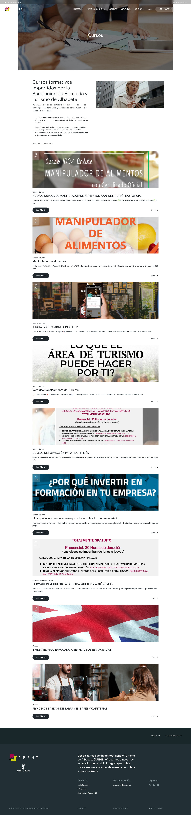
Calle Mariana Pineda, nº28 (87, 793)
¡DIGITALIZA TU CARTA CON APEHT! (55, 327)
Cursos (35, 192)
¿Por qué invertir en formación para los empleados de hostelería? (74, 518)
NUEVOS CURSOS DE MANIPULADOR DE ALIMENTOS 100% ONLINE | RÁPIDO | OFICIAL (87, 196)
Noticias (42, 192)
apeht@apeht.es (181, 2)
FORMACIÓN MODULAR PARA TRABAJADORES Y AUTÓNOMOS (72, 584)
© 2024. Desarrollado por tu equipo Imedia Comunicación (29, 808)
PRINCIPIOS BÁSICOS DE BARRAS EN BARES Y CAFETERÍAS (69, 708)
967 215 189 (82, 789)
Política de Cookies (155, 808)
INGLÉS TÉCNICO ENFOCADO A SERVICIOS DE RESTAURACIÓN (72, 649)
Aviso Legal (81, 808)
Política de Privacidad (120, 808)
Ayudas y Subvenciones (122, 785)
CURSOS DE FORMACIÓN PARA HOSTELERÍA (60, 453)
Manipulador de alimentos (49, 261)
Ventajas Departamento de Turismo (55, 390)
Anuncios (35, 580)
